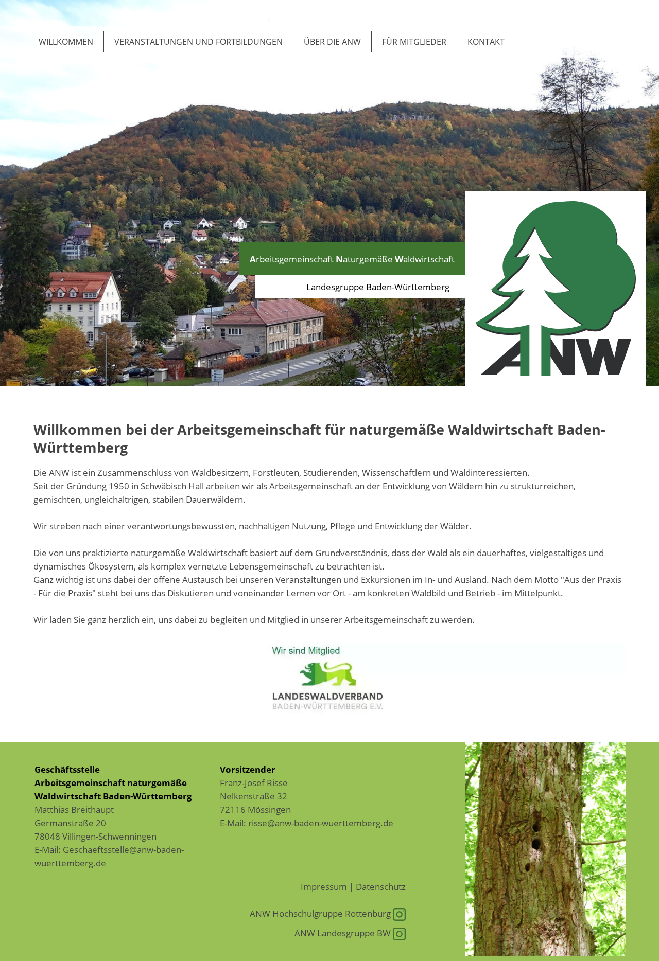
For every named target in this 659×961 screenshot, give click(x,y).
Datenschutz (381, 886)
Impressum (324, 886)
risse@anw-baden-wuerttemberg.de (320, 822)
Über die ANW (332, 41)
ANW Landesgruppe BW (343, 933)
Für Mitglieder (414, 41)
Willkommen (66, 41)
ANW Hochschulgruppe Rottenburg (321, 913)
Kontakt (486, 41)
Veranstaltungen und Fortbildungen (198, 41)
